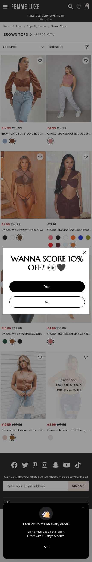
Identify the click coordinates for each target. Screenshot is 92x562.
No (47, 302)
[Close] (84, 253)
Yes (47, 287)
